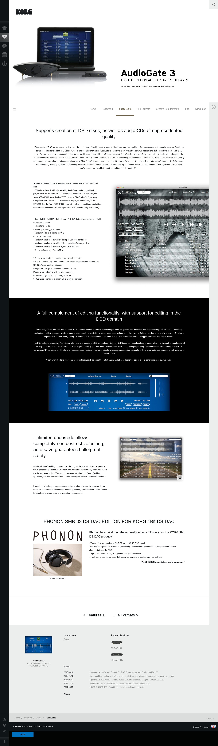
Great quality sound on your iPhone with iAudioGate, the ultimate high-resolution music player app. (132, 676)
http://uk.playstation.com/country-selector (58, 268)
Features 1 (107, 109)
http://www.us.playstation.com (50, 265)
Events (5, 54)
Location (5, 725)
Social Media (5, 731)
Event (66, 639)
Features (5, 46)
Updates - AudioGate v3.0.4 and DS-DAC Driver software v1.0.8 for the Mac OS (124, 672)
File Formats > (125, 615)
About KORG (5, 741)
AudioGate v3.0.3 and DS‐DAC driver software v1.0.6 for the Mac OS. (120, 683)
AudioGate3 (51, 718)
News (5, 719)
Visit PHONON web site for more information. (162, 562)
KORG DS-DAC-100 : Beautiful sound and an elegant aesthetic (117, 687)
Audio (38, 718)
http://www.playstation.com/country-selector (52, 275)
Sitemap (210, 719)
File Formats (143, 109)
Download (200, 109)
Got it (22, 734)
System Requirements (167, 109)
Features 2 (125, 109)
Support (5, 63)
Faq (187, 109)
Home (5, 28)
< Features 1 (94, 615)
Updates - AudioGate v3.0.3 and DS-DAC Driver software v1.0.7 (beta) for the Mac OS (127, 680)
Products (5, 37)
